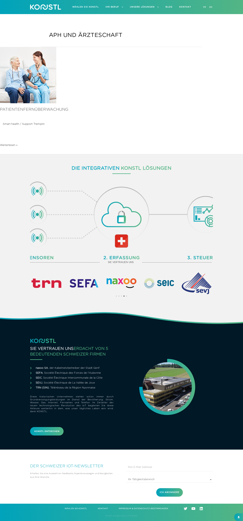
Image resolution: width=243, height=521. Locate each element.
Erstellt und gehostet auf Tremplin (121, 516)
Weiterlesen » (8, 145)
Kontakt (185, 7)
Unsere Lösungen (142, 7)
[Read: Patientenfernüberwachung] (28, 75)
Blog (169, 7)
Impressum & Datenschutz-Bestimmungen (143, 509)
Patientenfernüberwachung (34, 110)
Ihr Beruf (112, 7)
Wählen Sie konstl (85, 7)
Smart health (11, 124)
